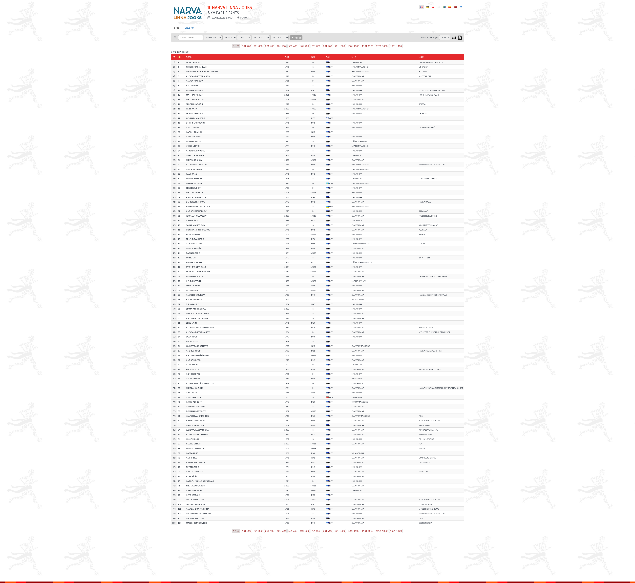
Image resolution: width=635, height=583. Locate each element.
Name (189, 57)
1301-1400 (396, 46)
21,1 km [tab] (189, 27)
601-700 (304, 46)
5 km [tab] (177, 27)
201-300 (258, 46)
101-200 (246, 46)
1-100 (236, 46)
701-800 (316, 46)
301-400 (269, 46)
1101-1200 (367, 46)
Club (421, 57)
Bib (179, 57)
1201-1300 (381, 46)
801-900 (327, 46)
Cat (313, 57)
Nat (328, 57)
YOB (286, 57)
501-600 (292, 46)
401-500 (281, 46)
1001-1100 (353, 46)
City (354, 57)
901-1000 (340, 46)
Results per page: (429, 37)
